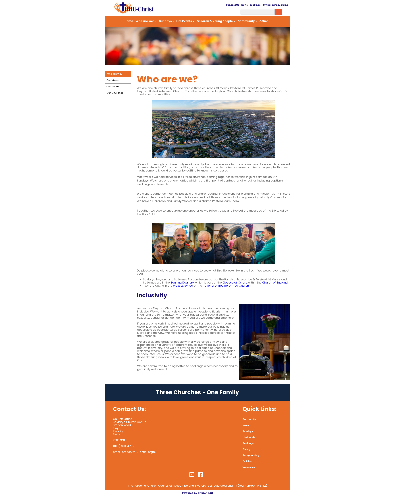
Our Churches (114, 93)
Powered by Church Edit (197, 493)
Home (129, 21)
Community (246, 21)
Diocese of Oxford (234, 283)
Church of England (275, 283)
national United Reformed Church (226, 286)
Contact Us (232, 4)
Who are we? (145, 21)
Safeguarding (280, 4)
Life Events (184, 21)
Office (263, 21)
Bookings (254, 4)
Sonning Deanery (182, 283)
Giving (266, 4)
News (244, 4)
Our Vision (112, 80)
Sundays (165, 21)
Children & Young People (215, 21)
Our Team (112, 86)
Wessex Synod (183, 286)
